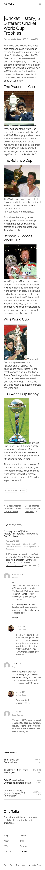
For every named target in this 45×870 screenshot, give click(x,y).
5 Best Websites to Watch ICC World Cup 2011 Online (12, 508)
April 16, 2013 (17, 712)
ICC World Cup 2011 (30, 39)
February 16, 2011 (12, 541)
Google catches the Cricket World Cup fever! (32, 508)
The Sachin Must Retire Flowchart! (16, 771)
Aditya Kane (16, 39)
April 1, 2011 (20, 626)
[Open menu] (39, 4)
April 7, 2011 (20, 692)
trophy (22, 490)
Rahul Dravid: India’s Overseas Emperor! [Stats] (18, 781)
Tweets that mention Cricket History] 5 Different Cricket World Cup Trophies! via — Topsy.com (22, 546)
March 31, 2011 (17, 574)
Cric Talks (9, 4)
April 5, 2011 (16, 663)
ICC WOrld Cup (11, 490)
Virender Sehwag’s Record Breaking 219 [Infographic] (14, 793)
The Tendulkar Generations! (11, 761)
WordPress (37, 865)
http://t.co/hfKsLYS (14, 565)
